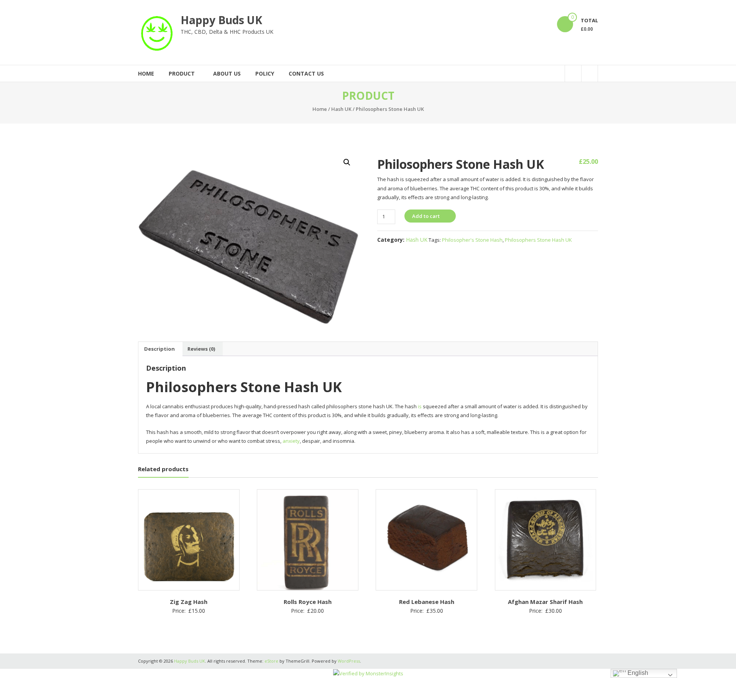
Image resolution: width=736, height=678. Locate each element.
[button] (347, 162)
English (637, 673)
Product (182, 73)
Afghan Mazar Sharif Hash (545, 601)
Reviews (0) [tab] (201, 348)
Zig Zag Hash (188, 601)
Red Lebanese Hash (426, 601)
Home (146, 73)
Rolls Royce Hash (308, 601)
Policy (264, 73)
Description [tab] (159, 348)
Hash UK (341, 109)
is (420, 406)
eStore (271, 661)
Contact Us (306, 73)
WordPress (349, 661)
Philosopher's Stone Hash (472, 239)
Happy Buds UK (221, 20)
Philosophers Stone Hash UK (538, 239)
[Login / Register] (590, 73)
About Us (227, 73)
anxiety (291, 440)
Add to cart (426, 216)
